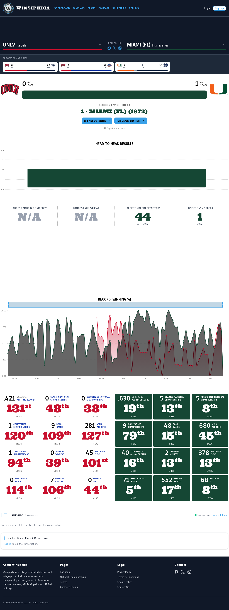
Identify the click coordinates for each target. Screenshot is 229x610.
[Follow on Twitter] (114, 48)
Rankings (65, 572)
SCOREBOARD (62, 8)
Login (207, 8)
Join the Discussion (95, 120)
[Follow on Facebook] (109, 48)
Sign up (219, 8)
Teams (63, 582)
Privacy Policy (124, 572)
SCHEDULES (119, 8)
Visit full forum (220, 515)
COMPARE (103, 8)
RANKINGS (79, 8)
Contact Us (123, 587)
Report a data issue (116, 128)
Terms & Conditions (128, 577)
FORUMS (134, 8)
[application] (114, 172)
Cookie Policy (124, 582)
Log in (7, 543)
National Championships (73, 577)
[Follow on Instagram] (119, 48)
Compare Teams (69, 587)
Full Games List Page (128, 120)
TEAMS (91, 8)
